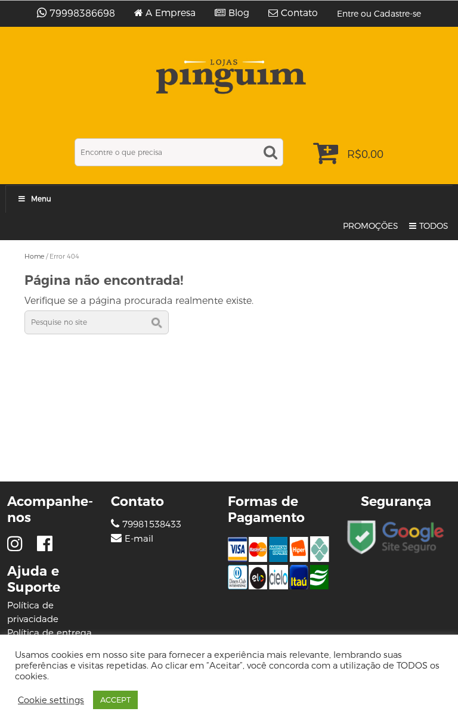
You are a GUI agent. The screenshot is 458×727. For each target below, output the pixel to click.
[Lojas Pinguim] (229, 76)
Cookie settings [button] (51, 700)
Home (34, 256)
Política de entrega (49, 632)
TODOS (433, 225)
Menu (41, 198)
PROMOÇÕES (370, 225)
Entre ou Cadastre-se (379, 13)
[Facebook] (44, 544)
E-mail (139, 538)
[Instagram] (17, 544)
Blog (238, 13)
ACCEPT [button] (115, 699)
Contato (299, 13)
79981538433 (150, 524)
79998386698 (82, 13)
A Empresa (171, 13)
